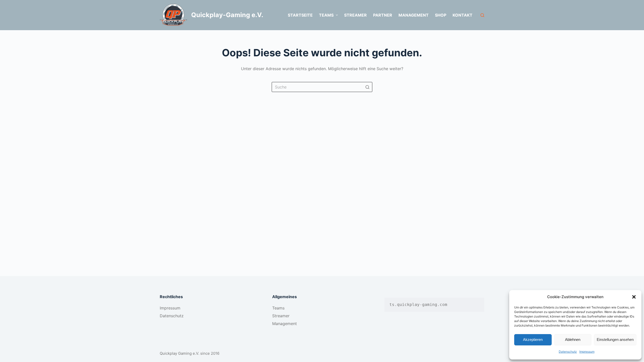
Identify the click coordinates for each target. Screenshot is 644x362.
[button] (633, 296)
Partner (382, 15)
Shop (440, 15)
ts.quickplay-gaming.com (418, 304)
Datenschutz (568, 351)
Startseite (300, 15)
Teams (278, 307)
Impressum (586, 351)
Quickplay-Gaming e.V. (227, 15)
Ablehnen (572, 339)
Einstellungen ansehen (615, 339)
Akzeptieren (533, 339)
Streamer (355, 15)
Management (413, 15)
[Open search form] (482, 15)
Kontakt (462, 15)
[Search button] (367, 87)
